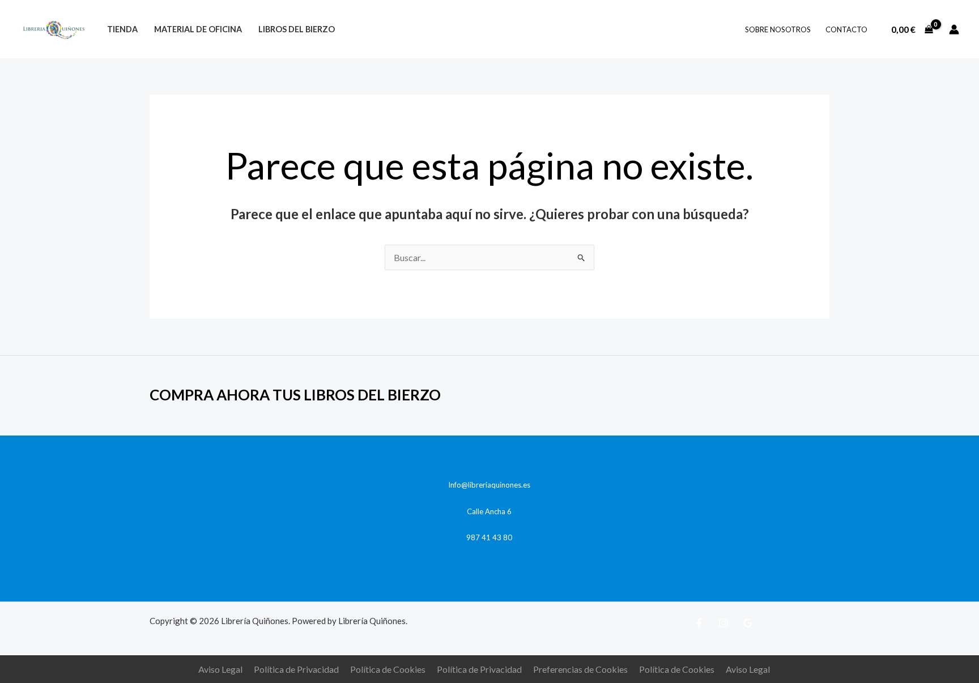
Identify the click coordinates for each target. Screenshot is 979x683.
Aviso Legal (220, 669)
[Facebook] (699, 623)
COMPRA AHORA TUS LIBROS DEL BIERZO (295, 395)
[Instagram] (723, 623)
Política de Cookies (387, 669)
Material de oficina (198, 29)
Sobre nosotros (778, 29)
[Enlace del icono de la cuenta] (954, 29)
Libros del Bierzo (296, 29)
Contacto (846, 29)
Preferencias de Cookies (580, 669)
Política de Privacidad (296, 669)
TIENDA (122, 29)
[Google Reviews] (748, 623)
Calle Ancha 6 (489, 511)
